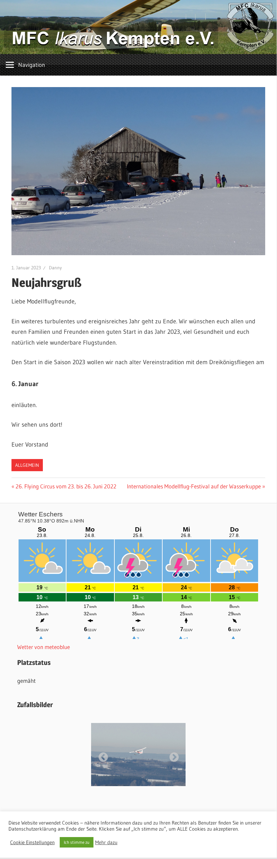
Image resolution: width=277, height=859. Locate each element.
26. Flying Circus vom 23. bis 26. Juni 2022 (65, 486)
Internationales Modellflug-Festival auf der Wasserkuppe (194, 486)
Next (172, 755)
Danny (55, 268)
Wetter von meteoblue (43, 646)
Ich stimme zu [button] (76, 842)
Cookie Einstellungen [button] (32, 842)
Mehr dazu (106, 842)
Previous (101, 755)
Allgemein (27, 465)
